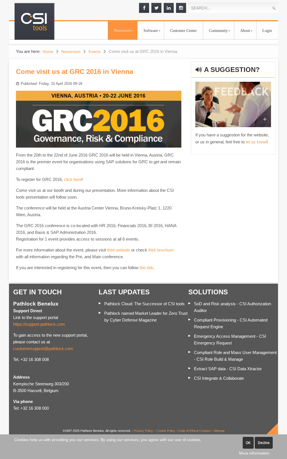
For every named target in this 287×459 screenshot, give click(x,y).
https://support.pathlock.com (39, 324)
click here (73, 179)
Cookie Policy (166, 430)
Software (151, 31)
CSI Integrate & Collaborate (219, 378)
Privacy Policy (143, 430)
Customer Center (183, 31)
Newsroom (122, 31)
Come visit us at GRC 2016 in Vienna (74, 71)
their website (118, 250)
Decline (264, 443)
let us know (256, 141)
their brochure (160, 250)
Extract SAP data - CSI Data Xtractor (228, 368)
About (245, 31)
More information (254, 453)
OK (248, 443)
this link (146, 267)
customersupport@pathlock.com (43, 348)
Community (218, 31)
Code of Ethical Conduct (194, 430)
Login (267, 31)
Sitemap (219, 430)
